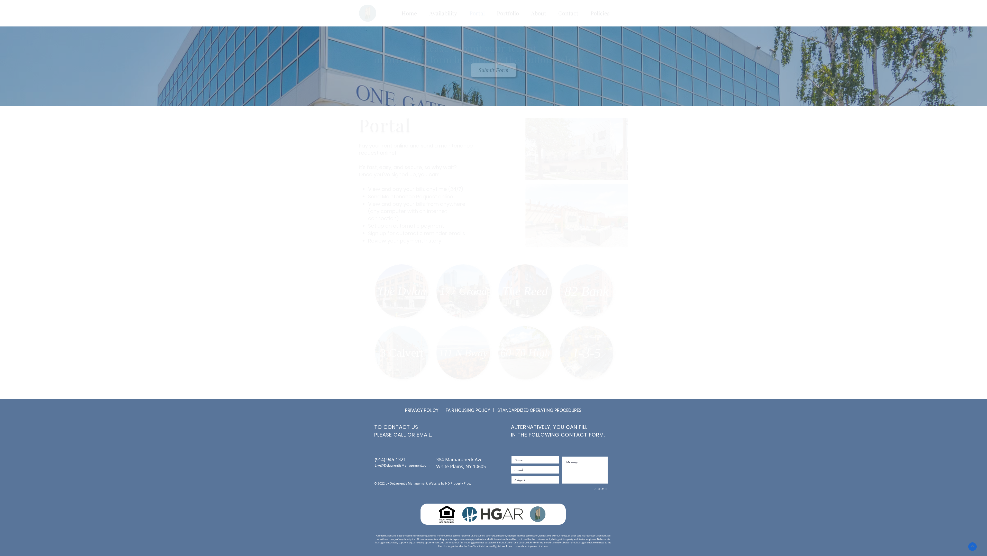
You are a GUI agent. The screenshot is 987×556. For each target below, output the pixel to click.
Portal (399, 124)
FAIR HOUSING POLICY (468, 410)
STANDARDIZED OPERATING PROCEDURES (539, 410)
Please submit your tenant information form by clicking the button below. (493, 54)
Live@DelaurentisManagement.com (402, 465)
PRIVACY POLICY (421, 410)
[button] (443, 13)
